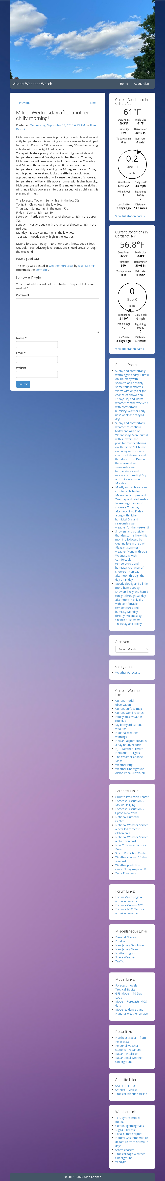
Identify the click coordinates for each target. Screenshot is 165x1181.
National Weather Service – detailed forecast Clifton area (131, 829)
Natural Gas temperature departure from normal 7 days (131, 1142)
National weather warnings (126, 735)
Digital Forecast (125, 1130)
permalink (42, 270)
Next (93, 103)
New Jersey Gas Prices (129, 945)
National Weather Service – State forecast (131, 839)
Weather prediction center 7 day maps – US (130, 867)
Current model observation (124, 703)
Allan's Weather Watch (32, 83)
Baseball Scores (125, 937)
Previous (24, 103)
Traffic (119, 961)
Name (21, 338)
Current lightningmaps (129, 1126)
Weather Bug (123, 765)
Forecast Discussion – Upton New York (129, 811)
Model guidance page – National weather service (131, 1011)
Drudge (120, 941)
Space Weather (125, 957)
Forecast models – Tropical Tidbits (127, 987)
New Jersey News (126, 949)
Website (21, 368)
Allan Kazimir (86, 266)
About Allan (141, 84)
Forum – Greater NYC (129, 905)
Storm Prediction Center (131, 853)
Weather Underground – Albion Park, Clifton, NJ (131, 771)
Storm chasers (124, 1150)
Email (21, 353)
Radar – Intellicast (126, 1054)
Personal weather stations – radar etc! (128, 1048)
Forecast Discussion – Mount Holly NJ (129, 803)
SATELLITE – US (125, 1086)
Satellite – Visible (126, 1090)
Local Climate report (128, 1134)
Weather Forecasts (61, 266)
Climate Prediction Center (131, 797)
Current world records (129, 713)
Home (124, 84)
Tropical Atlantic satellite (131, 1094)
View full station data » (130, 216)
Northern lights (125, 953)
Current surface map (128, 709)
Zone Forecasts (125, 873)
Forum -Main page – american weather (128, 899)
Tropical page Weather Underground (130, 1156)
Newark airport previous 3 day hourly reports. (131, 743)
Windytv (120, 1162)
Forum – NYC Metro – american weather (129, 911)
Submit (23, 384)
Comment (22, 295)
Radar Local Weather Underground (129, 1060)
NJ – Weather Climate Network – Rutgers (129, 751)
